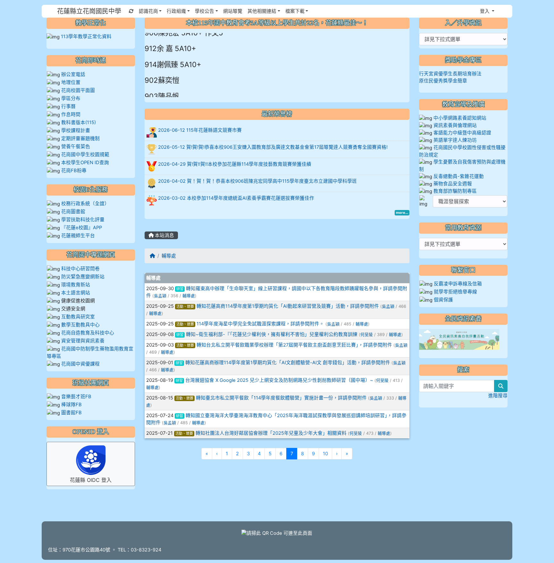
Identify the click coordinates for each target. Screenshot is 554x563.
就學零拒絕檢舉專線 (455, 292)
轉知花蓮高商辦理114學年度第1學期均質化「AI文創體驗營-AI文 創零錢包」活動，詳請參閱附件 (287, 363)
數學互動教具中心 (80, 325)
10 (325, 454)
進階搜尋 (498, 396)
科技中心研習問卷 (80, 269)
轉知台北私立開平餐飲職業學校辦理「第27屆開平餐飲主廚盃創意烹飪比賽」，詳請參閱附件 (294, 345)
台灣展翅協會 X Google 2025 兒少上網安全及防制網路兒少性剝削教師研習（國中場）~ (279, 380)
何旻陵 (366, 334)
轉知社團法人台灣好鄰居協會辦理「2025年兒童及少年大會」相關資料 (271, 433)
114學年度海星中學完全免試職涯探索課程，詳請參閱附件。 (260, 324)
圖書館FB (71, 413)
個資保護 (443, 300)
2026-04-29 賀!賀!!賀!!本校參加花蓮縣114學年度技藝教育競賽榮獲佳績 (234, 164)
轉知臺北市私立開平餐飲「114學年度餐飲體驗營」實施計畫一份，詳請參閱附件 (281, 398)
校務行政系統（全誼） (85, 203)
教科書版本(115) (78, 122)
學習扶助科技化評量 (83, 220)
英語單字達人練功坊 (455, 140)
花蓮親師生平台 (78, 236)
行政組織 (176, 11)
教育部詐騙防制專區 (455, 191)
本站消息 (164, 235)
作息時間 (70, 114)
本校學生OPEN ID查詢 (85, 162)
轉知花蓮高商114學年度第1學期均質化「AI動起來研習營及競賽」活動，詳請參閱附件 (288, 306)
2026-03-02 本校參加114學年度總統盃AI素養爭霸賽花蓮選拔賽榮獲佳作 (236, 198)
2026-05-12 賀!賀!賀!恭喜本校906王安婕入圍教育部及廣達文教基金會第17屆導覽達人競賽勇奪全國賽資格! (273, 147)
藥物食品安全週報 (452, 184)
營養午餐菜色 (75, 146)
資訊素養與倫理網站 (455, 125)
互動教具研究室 (78, 317)
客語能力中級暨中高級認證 (462, 133)
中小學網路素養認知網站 (459, 118)
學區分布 (70, 98)
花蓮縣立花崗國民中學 (89, 11)
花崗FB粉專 (74, 170)
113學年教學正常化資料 (86, 36)
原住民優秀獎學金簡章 (443, 81)
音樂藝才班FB (76, 396)
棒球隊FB (71, 405)
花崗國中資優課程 (80, 364)
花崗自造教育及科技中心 (87, 333)
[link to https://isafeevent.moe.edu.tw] (459, 339)
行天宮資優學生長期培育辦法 (450, 74)
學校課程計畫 (75, 130)
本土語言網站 (75, 293)
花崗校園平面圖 (78, 90)
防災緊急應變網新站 (83, 277)
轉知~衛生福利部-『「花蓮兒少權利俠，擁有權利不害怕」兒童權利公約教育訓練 (271, 334)
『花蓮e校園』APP (81, 228)
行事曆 (68, 106)
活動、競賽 (185, 306)
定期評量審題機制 (80, 138)
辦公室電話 (73, 74)
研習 (179, 289)
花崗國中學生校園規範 (84, 154)
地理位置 (70, 82)
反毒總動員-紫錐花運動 (458, 176)
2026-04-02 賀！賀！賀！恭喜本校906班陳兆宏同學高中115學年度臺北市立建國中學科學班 (257, 181)
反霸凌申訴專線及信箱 (458, 284)
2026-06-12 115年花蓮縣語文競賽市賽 (200, 130)
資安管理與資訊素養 (83, 341)
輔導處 (169, 256)
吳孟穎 (160, 295)
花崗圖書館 (73, 211)
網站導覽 (232, 11)
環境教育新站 (75, 285)
